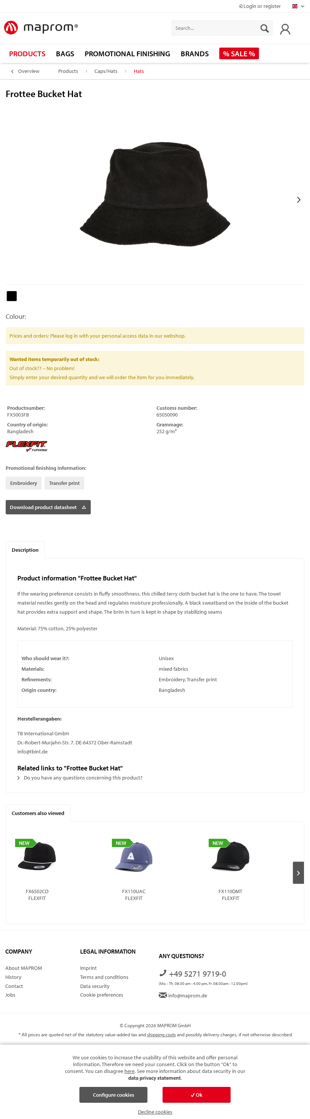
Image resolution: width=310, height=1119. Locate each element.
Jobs (10, 994)
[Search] (265, 27)
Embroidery (23, 483)
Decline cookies (155, 1111)
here (129, 1071)
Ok (198, 1094)
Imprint (88, 968)
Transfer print (64, 483)
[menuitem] (222, 27)
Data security (95, 986)
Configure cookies (113, 1094)
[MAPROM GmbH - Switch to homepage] (41, 27)
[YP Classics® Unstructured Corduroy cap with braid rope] (37, 857)
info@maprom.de (187, 995)
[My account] (283, 27)
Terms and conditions (104, 977)
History (13, 977)
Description (25, 549)
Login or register (261, 6)
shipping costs (161, 1034)
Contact (14, 986)
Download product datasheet (43, 507)
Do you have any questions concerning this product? (83, 777)
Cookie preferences (101, 994)
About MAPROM (23, 968)
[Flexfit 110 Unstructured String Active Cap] (133, 857)
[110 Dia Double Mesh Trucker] (230, 857)
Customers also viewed (38, 813)
